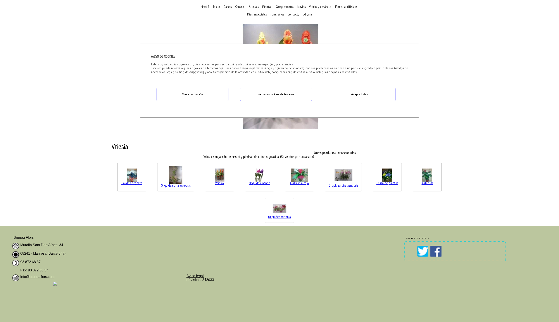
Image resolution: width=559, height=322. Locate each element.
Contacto (294, 15)
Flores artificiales (346, 7)
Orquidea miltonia (279, 217)
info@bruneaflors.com (37, 277)
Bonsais (254, 7)
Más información (192, 94)
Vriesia (219, 183)
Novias (301, 7)
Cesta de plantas (387, 183)
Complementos (285, 7)
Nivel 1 (205, 7)
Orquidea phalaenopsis (176, 186)
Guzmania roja (299, 183)
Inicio (216, 7)
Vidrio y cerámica (320, 7)
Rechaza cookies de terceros (275, 94)
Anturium (427, 183)
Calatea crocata (131, 183)
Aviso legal (195, 276)
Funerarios (277, 15)
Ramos (228, 7)
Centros (240, 7)
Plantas (267, 7)
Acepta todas (359, 94)
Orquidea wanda (259, 183)
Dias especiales (257, 15)
